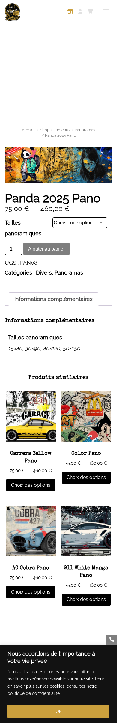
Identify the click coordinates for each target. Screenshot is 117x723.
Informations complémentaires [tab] (53, 299)
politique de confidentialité (34, 693)
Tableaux (62, 130)
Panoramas (85, 130)
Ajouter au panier (46, 248)
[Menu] (108, 12)
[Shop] (70, 12)
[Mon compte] (80, 12)
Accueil (29, 130)
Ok (58, 711)
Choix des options (30, 485)
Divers (44, 272)
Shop (45, 130)
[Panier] (90, 12)
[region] (58, 684)
